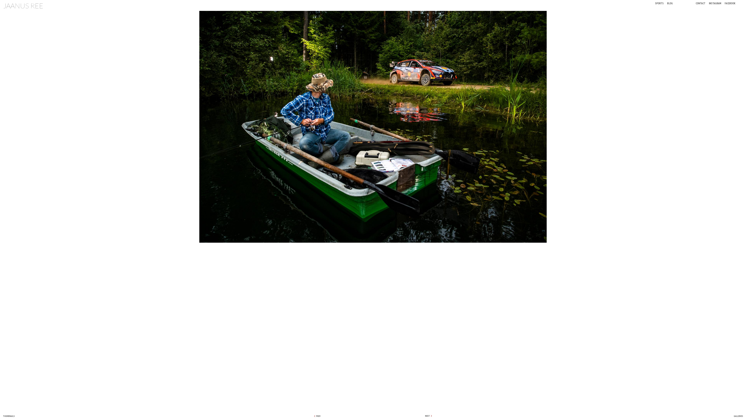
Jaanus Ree (23, 5)
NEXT (427, 416)
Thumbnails (9, 416)
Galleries (738, 416)
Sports (659, 3)
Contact (700, 3)
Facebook (730, 3)
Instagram (715, 3)
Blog (670, 3)
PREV (318, 416)
